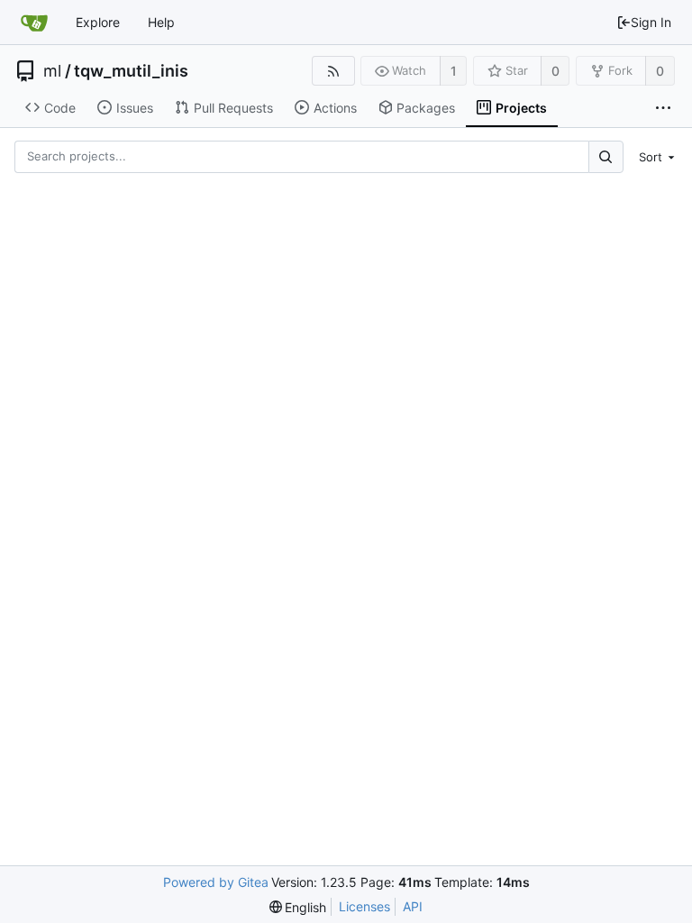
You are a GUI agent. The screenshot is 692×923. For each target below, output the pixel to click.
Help (161, 22)
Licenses (364, 906)
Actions (335, 107)
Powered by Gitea (216, 882)
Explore (98, 22)
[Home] (34, 22)
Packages (425, 107)
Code (60, 107)
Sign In (651, 22)
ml (52, 71)
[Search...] (605, 156)
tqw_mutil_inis (131, 71)
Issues (134, 107)
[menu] (654, 157)
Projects (521, 107)
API (413, 906)
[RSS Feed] (333, 71)
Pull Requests (233, 107)
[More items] (663, 108)
